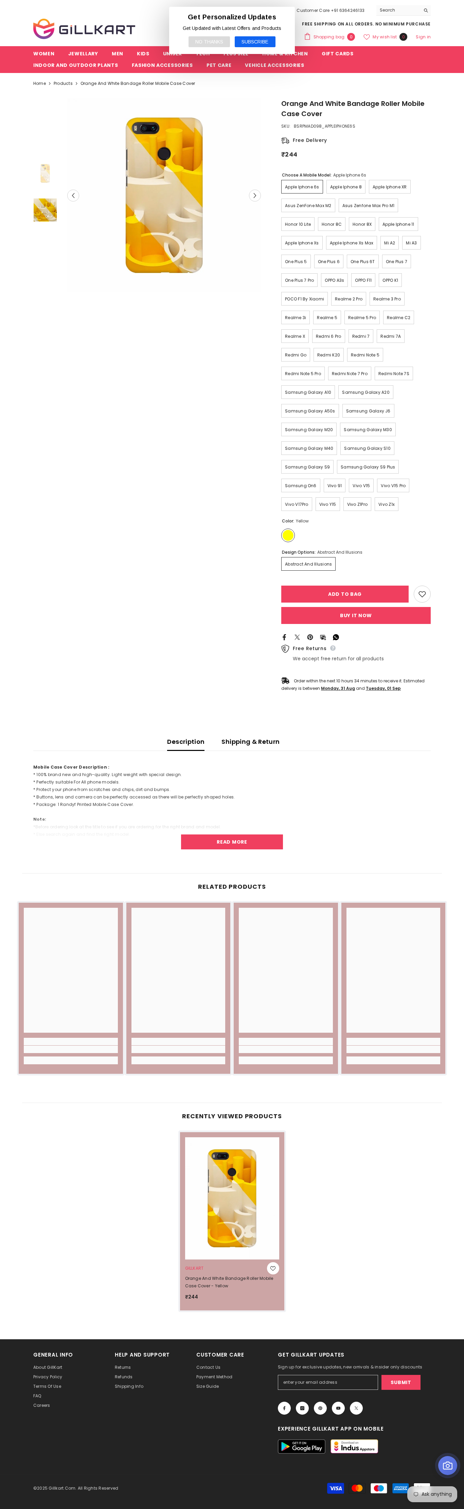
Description (185, 741)
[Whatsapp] (336, 637)
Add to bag (346, 594)
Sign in (423, 37)
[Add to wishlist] (422, 594)
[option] (164, 195)
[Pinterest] (310, 637)
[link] (71, 1049)
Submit (401, 1382)
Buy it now (356, 615)
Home (39, 83)
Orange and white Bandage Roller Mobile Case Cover (229, 1282)
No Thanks (209, 41)
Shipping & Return (250, 741)
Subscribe (255, 41)
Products (63, 83)
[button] (73, 195)
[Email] (323, 637)
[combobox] (398, 10)
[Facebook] (284, 637)
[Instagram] (302, 1408)
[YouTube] (338, 1408)
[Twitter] (297, 637)
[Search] (403, 10)
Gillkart (194, 1268)
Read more (232, 842)
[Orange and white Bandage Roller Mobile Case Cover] (232, 1198)
